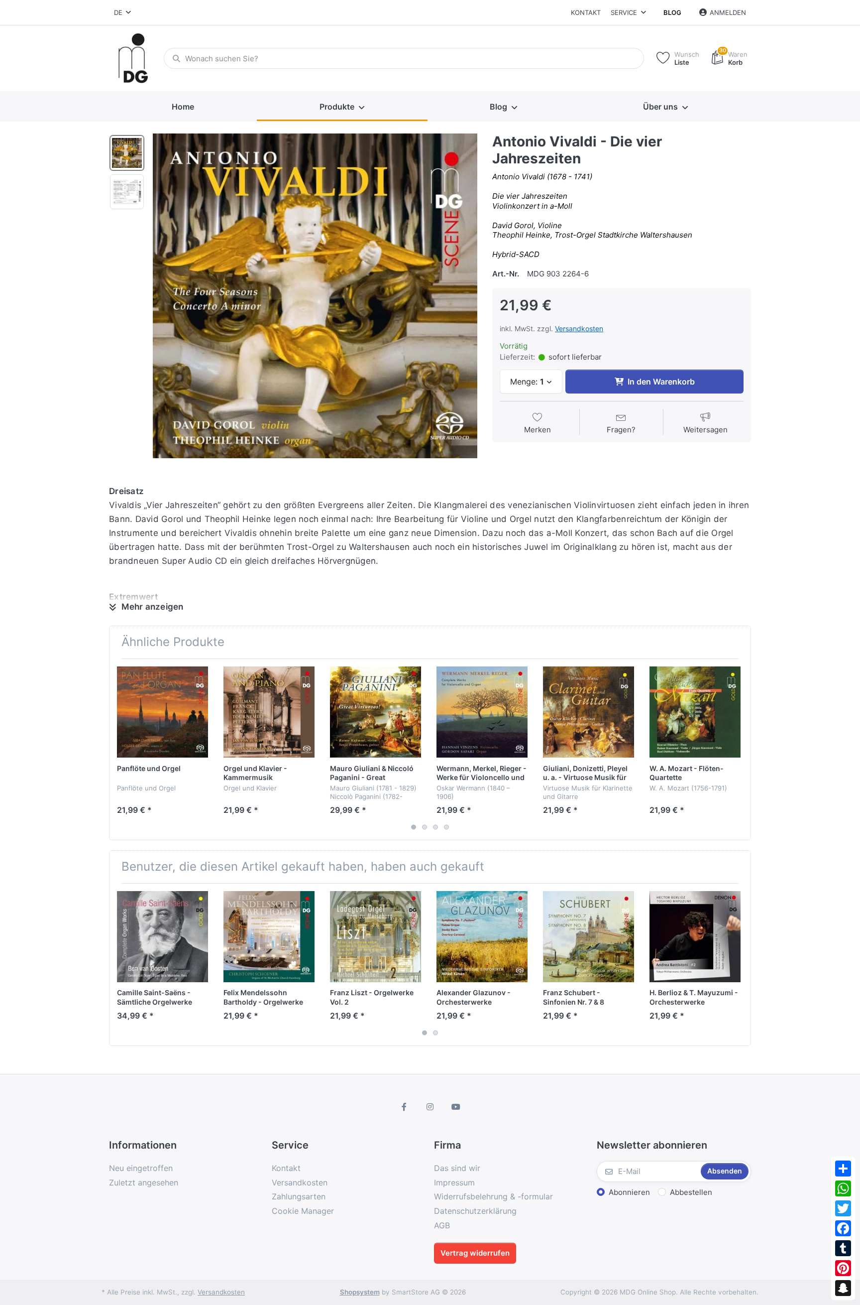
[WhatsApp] (843, 1188)
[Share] (843, 1168)
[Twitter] (843, 1208)
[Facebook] (843, 1228)
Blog (672, 12)
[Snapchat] (843, 1288)
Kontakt (586, 12)
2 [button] (424, 826)
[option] (315, 295)
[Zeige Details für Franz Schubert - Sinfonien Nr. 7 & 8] (588, 936)
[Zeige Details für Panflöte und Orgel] (162, 712)
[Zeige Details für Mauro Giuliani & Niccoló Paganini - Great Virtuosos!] (375, 712)
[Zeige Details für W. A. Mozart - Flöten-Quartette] (695, 712)
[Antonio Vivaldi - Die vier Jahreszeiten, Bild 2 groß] (127, 191)
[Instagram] (430, 1107)
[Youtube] (456, 1107)
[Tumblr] (843, 1248)
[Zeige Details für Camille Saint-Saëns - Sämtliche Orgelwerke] (162, 936)
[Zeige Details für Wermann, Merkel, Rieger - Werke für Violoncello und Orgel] (482, 712)
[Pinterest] (843, 1268)
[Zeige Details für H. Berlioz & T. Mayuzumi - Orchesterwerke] (695, 936)
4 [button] (446, 826)
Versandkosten (579, 328)
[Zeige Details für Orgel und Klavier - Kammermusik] (269, 712)
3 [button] (435, 826)
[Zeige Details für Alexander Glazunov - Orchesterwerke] (482, 936)
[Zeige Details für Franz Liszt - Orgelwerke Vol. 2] (375, 936)
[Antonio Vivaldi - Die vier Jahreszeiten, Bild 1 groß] (127, 152)
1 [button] (413, 826)
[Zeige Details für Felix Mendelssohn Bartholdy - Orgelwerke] (269, 936)
